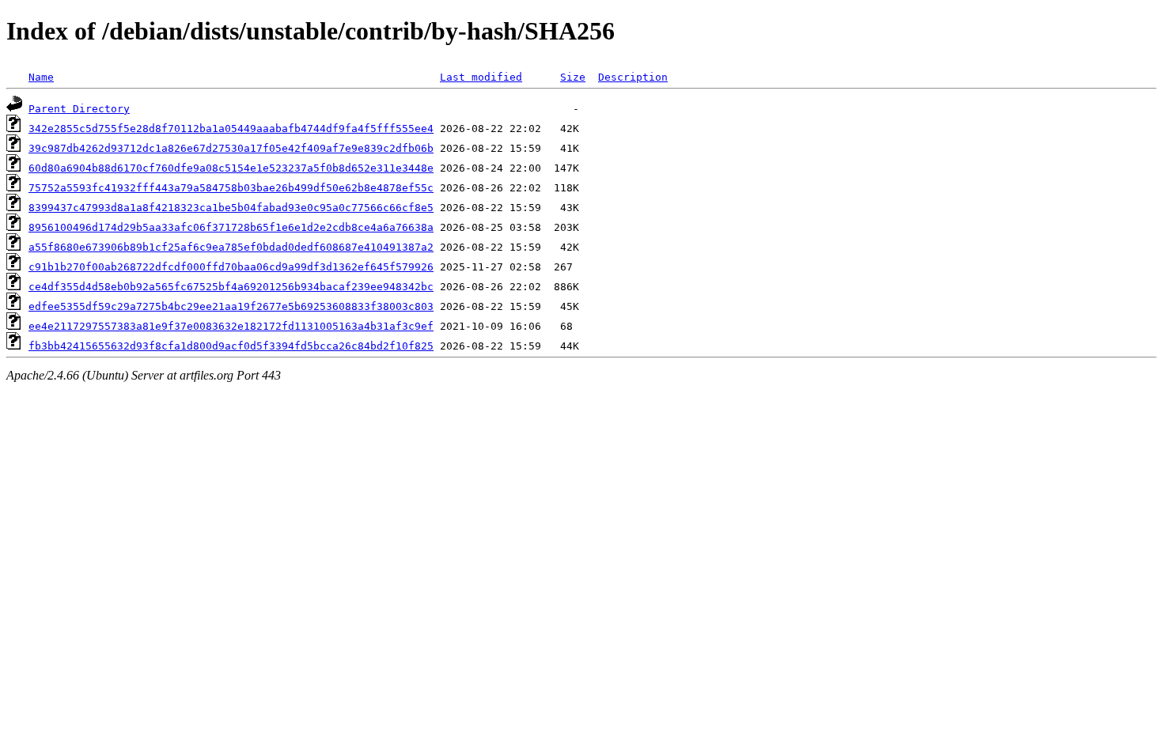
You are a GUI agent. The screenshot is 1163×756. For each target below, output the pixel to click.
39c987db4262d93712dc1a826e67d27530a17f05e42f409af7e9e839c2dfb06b (231, 148)
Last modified (481, 77)
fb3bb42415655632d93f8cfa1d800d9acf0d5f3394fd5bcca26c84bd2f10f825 (231, 346)
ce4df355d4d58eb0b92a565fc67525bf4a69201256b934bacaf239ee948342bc (231, 287)
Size (572, 77)
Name (41, 77)
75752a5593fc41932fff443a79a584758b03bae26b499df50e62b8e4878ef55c (231, 188)
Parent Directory (79, 109)
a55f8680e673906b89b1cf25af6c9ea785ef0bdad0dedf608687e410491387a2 (231, 247)
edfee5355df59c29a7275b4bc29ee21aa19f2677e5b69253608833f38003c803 (231, 306)
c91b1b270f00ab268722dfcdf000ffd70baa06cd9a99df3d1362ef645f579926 (231, 267)
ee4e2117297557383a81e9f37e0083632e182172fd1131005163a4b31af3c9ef (231, 326)
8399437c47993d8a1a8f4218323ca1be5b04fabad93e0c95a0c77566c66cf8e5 (231, 208)
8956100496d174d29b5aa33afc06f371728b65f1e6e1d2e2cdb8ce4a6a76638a (231, 227)
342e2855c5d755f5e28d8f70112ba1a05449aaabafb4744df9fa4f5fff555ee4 (231, 128)
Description (633, 77)
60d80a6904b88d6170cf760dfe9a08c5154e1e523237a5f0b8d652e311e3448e (231, 168)
